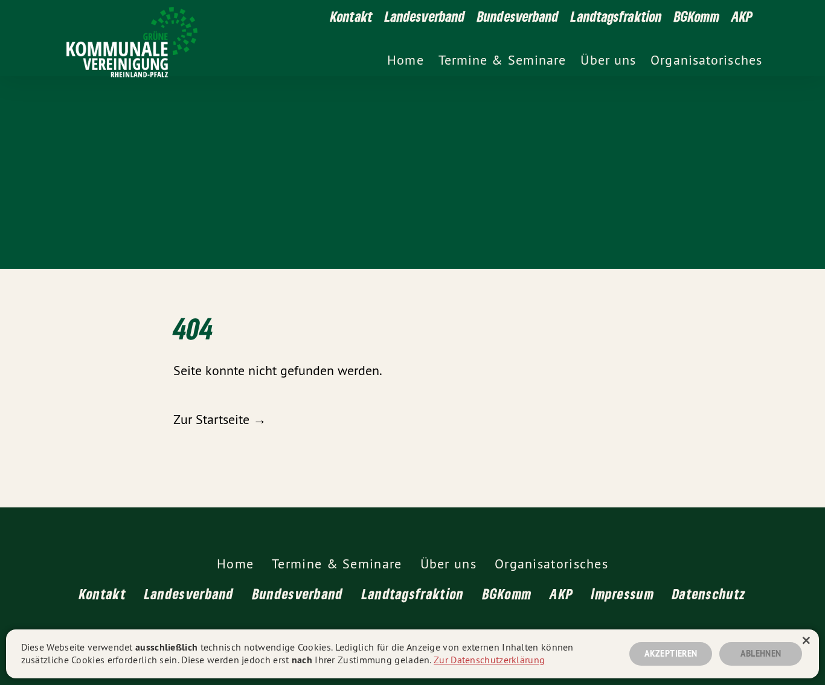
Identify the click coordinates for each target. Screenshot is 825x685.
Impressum (622, 593)
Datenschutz (709, 593)
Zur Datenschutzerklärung (489, 660)
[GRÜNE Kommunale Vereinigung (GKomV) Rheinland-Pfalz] (351, 38)
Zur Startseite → (219, 419)
